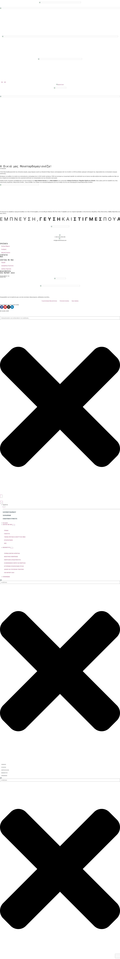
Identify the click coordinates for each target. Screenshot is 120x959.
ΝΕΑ (5, 543)
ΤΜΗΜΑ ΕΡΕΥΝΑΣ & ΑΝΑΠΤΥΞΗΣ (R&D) (14, 537)
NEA (1, 257)
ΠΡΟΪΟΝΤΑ (3, 764)
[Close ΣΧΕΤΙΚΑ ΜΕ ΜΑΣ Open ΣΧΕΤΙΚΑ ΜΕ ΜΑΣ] (13, 525)
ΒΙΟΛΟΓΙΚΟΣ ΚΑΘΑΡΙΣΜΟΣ (11, 556)
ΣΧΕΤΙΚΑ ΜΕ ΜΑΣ (5, 770)
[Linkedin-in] (12, 307)
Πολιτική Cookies (64, 301)
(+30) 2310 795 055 (60, 237)
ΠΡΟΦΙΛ (6, 530)
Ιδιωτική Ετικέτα (5, 252)
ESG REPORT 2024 (7, 273)
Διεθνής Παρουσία (6, 269)
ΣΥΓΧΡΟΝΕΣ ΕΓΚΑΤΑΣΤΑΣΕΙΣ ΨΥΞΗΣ (14, 566)
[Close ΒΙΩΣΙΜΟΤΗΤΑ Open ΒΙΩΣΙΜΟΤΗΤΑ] (12, 547)
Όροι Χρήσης (75, 301)
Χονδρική (3, 249)
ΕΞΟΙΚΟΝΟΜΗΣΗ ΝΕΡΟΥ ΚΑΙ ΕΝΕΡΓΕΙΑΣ (15, 563)
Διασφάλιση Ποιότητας (7, 265)
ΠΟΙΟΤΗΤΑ (7, 533)
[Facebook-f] (1, 307)
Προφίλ (3, 262)
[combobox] (60, 318)
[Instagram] (8, 307)
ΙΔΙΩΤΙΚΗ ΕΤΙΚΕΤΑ (10, 518)
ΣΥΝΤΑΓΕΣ (4, 255)
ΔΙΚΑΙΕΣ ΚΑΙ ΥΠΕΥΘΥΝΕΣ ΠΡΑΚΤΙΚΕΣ (14, 569)
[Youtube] (5, 307)
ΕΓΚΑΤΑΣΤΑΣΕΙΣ (8, 540)
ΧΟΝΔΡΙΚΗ (7, 515)
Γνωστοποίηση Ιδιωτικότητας (49, 301)
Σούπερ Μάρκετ (5, 246)
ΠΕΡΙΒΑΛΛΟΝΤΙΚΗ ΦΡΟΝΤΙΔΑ (12, 553)
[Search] (1, 496)
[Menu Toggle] (1, 502)
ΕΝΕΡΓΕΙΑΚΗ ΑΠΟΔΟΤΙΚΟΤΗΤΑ (12, 559)
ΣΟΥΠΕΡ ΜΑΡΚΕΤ (9, 512)
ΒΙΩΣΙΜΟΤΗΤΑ (5, 271)
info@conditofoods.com (60, 240)
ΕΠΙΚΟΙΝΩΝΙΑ (4, 775)
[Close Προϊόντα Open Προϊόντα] (4, 506)
